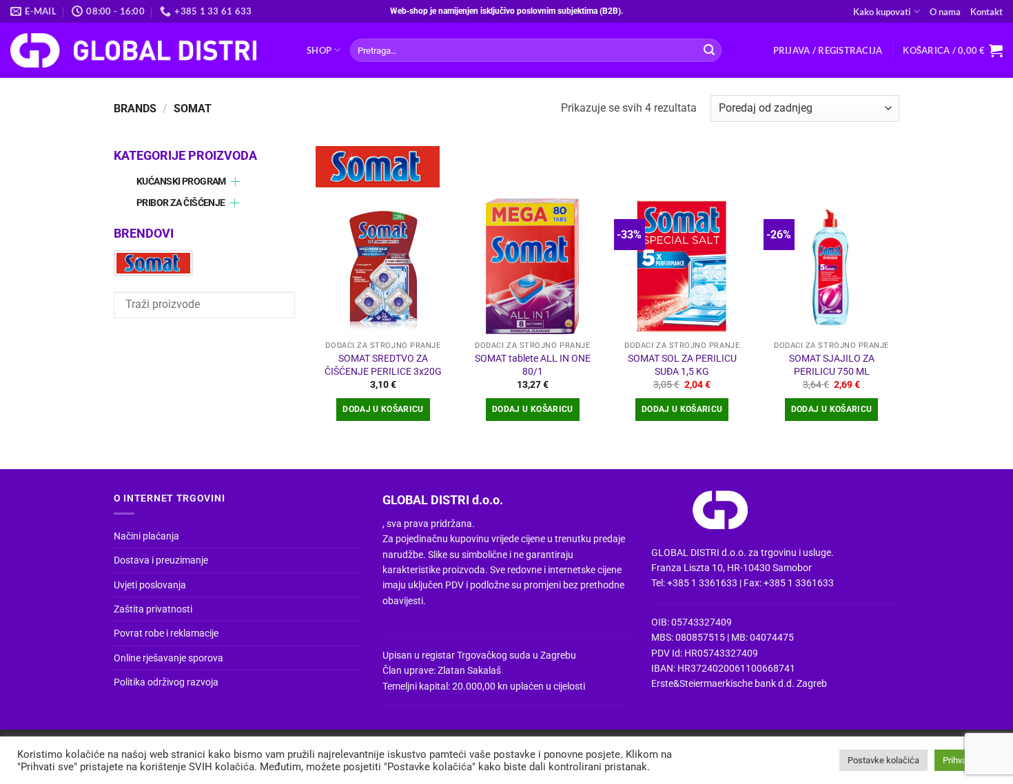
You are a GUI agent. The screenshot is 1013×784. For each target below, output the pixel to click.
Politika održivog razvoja (166, 682)
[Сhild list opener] (235, 181)
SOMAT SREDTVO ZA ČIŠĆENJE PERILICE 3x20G (383, 365)
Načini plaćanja (146, 535)
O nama (945, 11)
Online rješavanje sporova (168, 657)
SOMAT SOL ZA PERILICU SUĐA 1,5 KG (682, 365)
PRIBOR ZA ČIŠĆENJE (180, 203)
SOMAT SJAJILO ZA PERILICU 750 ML (831, 365)
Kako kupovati (882, 11)
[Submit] (709, 50)
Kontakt (986, 11)
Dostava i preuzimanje (161, 560)
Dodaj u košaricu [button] (383, 409)
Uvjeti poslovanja (150, 584)
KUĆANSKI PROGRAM (181, 181)
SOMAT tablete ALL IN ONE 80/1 (533, 365)
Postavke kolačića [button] (883, 760)
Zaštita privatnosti (153, 609)
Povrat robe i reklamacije (166, 633)
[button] (828, 50)
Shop (319, 50)
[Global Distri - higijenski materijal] (148, 50)
